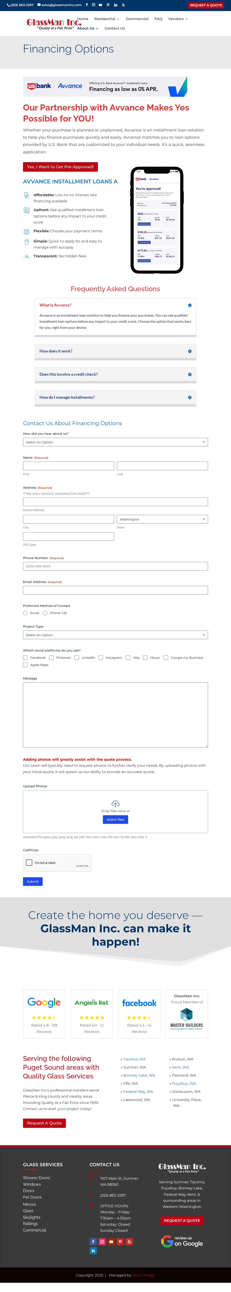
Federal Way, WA (137, 1091)
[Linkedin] (115, 5)
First (26, 474)
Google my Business (187, 658)
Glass (28, 1210)
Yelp (136, 658)
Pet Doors (32, 1197)
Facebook (38, 658)
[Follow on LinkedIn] (93, 1250)
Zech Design (143, 1275)
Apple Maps (39, 665)
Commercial (34, 1230)
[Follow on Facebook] (93, 1241)
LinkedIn (88, 658)
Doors (28, 1190)
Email (34, 613)
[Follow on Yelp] (129, 1241)
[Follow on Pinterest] (120, 1241)
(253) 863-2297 (113, 1195)
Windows (32, 1184)
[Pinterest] (108, 5)
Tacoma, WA (134, 1059)
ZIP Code (29, 544)
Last (120, 474)
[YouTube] (100, 5)
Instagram (114, 658)
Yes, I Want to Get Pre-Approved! (60, 166)
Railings (30, 1223)
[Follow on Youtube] (111, 1241)
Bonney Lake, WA (139, 1075)
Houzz (155, 658)
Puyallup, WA (184, 1083)
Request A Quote (44, 1123)
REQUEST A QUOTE (206, 5)
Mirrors (29, 1204)
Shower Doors (36, 1177)
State (121, 527)
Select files (115, 820)
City (26, 527)
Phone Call (58, 613)
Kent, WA (180, 1067)
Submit (33, 882)
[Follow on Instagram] (102, 1241)
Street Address (33, 510)
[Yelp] (123, 5)
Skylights (31, 1217)
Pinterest (63, 658)
